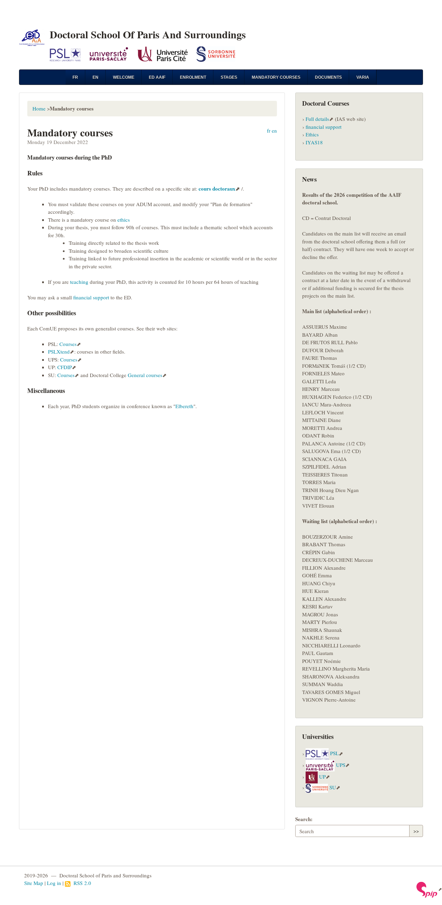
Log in (54, 882)
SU (332, 787)
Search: (304, 819)
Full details (317, 118)
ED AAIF (157, 77)
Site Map (33, 882)
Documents (328, 77)
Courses (68, 343)
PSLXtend (59, 351)
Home (39, 108)
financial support (91, 297)
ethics (123, 219)
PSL (334, 753)
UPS (340, 764)
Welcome (123, 77)
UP (322, 776)
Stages (229, 77)
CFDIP (64, 367)
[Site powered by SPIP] (429, 889)
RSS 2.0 (80, 882)
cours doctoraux (217, 188)
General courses (145, 375)
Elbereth (184, 406)
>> (416, 830)
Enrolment (193, 77)
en (95, 77)
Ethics (312, 134)
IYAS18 (314, 142)
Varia (362, 77)
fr (75, 77)
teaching (79, 281)
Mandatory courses (276, 77)
